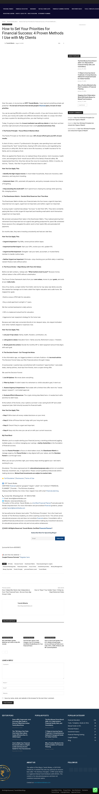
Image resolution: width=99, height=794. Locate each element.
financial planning (52, 491)
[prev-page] (3, 652)
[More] (34, 48)
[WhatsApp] (29, 48)
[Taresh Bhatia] (3, 43)
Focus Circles (32, 566)
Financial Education (12, 21)
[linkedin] (25, 609)
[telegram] (28, 609)
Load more (82, 105)
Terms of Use (29, 478)
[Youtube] (2, 2)
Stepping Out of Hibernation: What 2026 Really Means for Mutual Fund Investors (87, 97)
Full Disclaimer (9, 478)
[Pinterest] (25, 48)
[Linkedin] (81, 770)
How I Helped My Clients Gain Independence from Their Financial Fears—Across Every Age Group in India (16, 592)
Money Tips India (7, 569)
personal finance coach (30, 569)
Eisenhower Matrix (30, 564)
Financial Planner (45, 528)
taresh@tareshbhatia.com (16, 508)
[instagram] (21, 609)
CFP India (10, 564)
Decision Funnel (19, 564)
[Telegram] (85, 770)
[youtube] (35, 609)
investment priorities (43, 566)
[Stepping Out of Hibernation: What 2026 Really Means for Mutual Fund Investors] (72, 97)
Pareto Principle (18, 569)
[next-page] (6, 652)
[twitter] (32, 609)
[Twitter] (20, 48)
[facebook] (18, 609)
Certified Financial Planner (42, 503)
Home (4, 21)
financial (42, 106)
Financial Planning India (9, 566)
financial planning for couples (44, 564)
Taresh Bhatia (10, 43)
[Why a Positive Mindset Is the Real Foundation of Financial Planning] (72, 87)
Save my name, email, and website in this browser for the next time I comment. (29, 698)
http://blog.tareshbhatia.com (25, 606)
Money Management (56, 566)
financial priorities (22, 566)
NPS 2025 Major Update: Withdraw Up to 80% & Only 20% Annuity (11, 642)
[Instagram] (76, 770)
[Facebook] (16, 48)
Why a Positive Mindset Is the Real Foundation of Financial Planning (87, 87)
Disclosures (20, 478)
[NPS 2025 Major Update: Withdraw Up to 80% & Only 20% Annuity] (11, 631)
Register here (25, 557)
